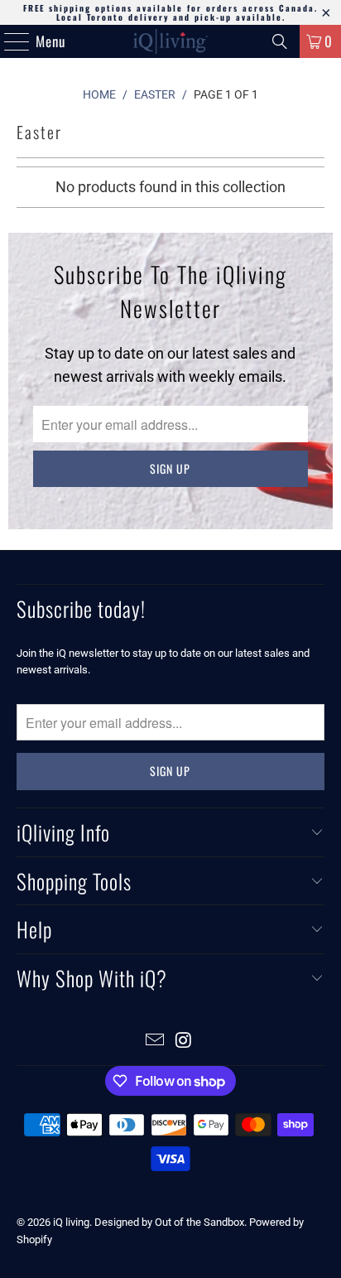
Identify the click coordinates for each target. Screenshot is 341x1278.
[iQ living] (170, 41)
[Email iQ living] (155, 1041)
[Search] (279, 41)
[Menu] (8, 41)
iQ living (71, 1222)
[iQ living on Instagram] (183, 1041)
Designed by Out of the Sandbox (169, 1222)
